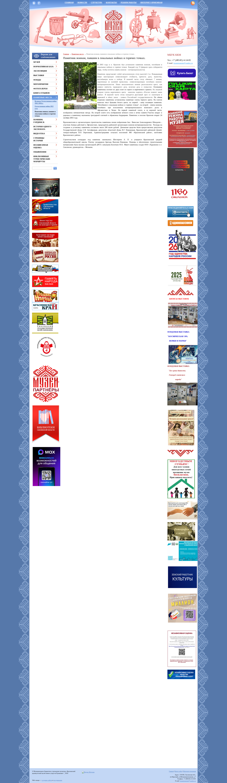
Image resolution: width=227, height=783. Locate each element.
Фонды (37, 80)
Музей (36, 62)
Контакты (111, 3)
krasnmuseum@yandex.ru (183, 63)
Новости (82, 3)
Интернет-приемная (151, 3)
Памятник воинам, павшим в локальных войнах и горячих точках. (45, 114)
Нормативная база (43, 67)
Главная (69, 3)
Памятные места (78, 54)
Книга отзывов (41, 93)
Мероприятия (40, 84)
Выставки (38, 75)
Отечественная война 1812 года (44, 107)
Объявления (39, 152)
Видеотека (39, 134)
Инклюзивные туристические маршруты (41, 159)
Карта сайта (178, 771)
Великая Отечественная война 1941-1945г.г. (45, 102)
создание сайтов (47, 780)
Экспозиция (40, 71)
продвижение (58, 780)
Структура (96, 3)
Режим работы (128, 3)
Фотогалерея (40, 89)
